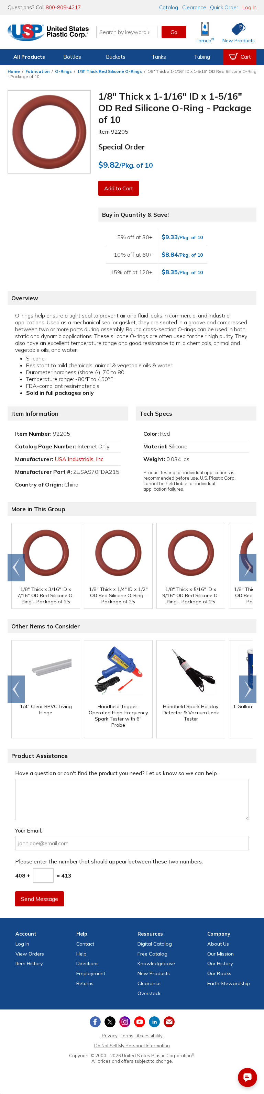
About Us (218, 944)
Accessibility (149, 1035)
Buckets (115, 57)
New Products (154, 973)
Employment (90, 973)
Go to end (16, 567)
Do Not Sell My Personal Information (132, 1045)
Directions (87, 963)
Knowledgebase (156, 963)
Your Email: (28, 830)
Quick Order (224, 7)
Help (81, 954)
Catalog (168, 7)
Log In (249, 7)
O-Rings (63, 71)
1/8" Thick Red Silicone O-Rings (109, 71)
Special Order (121, 146)
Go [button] (173, 32)
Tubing (202, 57)
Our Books (219, 973)
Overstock (149, 993)
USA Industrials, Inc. (79, 459)
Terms (127, 1035)
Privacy (110, 1035)
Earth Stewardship (228, 983)
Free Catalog (152, 954)
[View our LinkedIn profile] (154, 1022)
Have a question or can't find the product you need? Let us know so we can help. (116, 773)
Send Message (39, 898)
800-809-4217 (63, 7)
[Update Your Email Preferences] (169, 1022)
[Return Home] (48, 33)
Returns (85, 983)
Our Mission (220, 954)
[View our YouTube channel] (139, 1022)
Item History (29, 963)
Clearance (194, 7)
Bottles (72, 57)
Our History (220, 963)
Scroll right (247, 567)
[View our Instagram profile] (125, 1022)
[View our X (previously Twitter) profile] (110, 1022)
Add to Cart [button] (118, 188)
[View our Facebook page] (95, 1022)
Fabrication (37, 71)
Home (14, 71)
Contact (85, 944)
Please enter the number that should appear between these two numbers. (109, 861)
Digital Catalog (155, 944)
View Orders (29, 954)
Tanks (159, 57)
